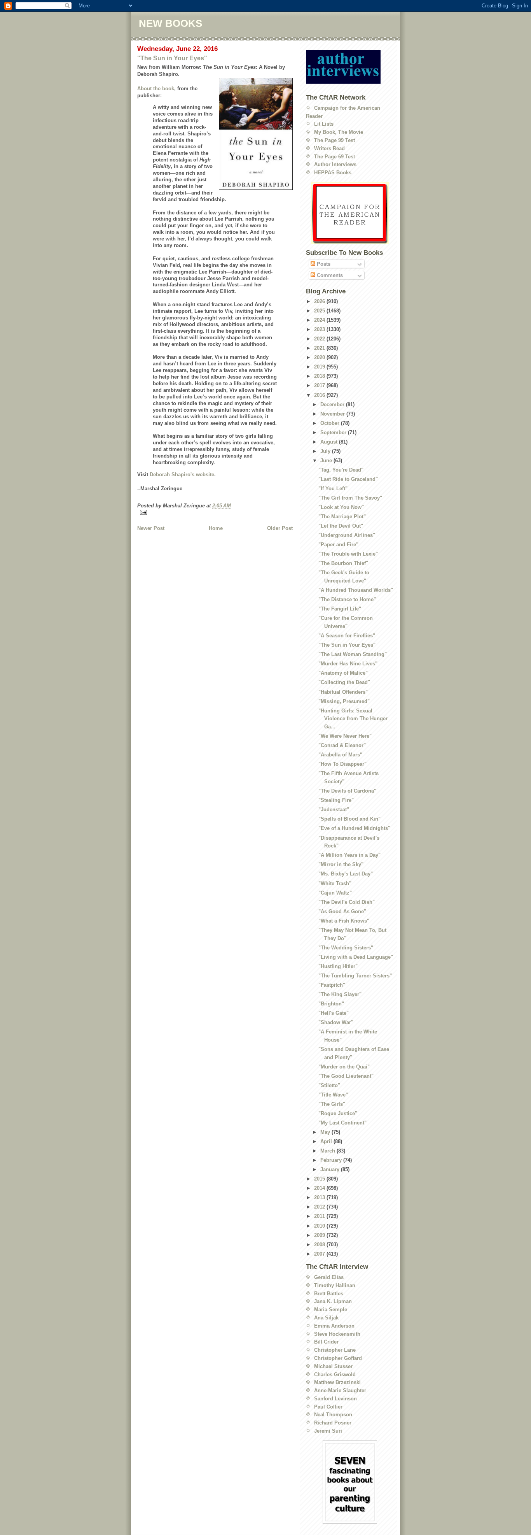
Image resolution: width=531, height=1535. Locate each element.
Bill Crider (326, 1342)
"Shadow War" (335, 1022)
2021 (320, 348)
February (331, 1160)
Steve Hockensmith (337, 1334)
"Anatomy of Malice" (343, 673)
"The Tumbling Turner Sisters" (355, 976)
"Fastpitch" (331, 985)
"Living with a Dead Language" (355, 957)
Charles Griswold (335, 1374)
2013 (320, 1197)
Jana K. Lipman (333, 1301)
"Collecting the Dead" (344, 682)
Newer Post (150, 528)
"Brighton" (331, 1004)
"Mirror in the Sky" (340, 864)
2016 (320, 395)
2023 (320, 329)
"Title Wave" (333, 1095)
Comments (329, 275)
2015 (320, 1179)
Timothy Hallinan (334, 1285)
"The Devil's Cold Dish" (346, 902)
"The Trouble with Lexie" (348, 554)
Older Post (280, 528)
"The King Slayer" (340, 994)
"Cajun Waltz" (335, 893)
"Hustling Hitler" (338, 966)
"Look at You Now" (341, 507)
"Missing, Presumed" (344, 701)
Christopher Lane (335, 1350)
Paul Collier (328, 1407)
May (326, 1132)
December (333, 404)
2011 (320, 1216)
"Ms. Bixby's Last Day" (345, 874)
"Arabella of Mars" (340, 755)
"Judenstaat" (333, 809)
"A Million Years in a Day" (349, 855)
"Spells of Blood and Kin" (349, 819)
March (328, 1151)
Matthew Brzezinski (337, 1382)
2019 (320, 367)
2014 (320, 1188)
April (327, 1141)
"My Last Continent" (342, 1123)
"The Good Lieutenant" (346, 1076)
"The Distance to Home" (347, 599)
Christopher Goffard (338, 1358)
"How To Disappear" (342, 764)
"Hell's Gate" (333, 1013)
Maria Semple (330, 1309)
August (329, 442)
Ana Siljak (326, 1318)
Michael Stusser (333, 1366)
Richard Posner (332, 1423)
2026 (320, 301)
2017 (320, 385)
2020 (320, 357)
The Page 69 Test (334, 157)
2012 (320, 1207)
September (334, 432)
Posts (322, 264)
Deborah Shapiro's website (182, 474)
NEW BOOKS (170, 23)
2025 (320, 311)
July (326, 451)
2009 (320, 1235)
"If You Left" (333, 488)
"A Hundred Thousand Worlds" (355, 590)
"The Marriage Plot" (342, 516)
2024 (320, 320)
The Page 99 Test (334, 140)
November (333, 414)
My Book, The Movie (338, 132)
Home (216, 528)
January (330, 1169)
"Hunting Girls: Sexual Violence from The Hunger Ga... (353, 719)
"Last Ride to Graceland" (348, 479)
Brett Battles (328, 1293)
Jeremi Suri (328, 1431)
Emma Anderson (334, 1326)
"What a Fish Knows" (343, 921)
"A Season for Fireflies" (346, 636)
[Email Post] (215, 512)
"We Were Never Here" (345, 736)
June (327, 460)
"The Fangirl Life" (339, 609)
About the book (155, 88)
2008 (320, 1244)
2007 (320, 1254)
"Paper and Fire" (338, 544)
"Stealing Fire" (336, 800)
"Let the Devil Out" (340, 526)
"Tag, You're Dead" (340, 470)
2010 (320, 1226)
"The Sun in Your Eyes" (172, 58)
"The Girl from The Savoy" (350, 498)
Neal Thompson (333, 1414)
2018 (320, 376)
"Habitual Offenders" (343, 692)
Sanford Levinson (335, 1399)
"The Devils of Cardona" (347, 791)
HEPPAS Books (332, 172)
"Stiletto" (329, 1085)
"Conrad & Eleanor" (342, 745)
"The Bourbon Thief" (343, 563)
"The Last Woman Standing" (352, 654)
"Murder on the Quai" (344, 1067)
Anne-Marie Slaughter (340, 1390)
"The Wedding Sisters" (345, 948)
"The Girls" (331, 1104)
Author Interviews (335, 164)
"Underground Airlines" (346, 535)
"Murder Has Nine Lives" (347, 664)
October (330, 423)
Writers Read (329, 148)
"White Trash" (334, 883)
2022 (320, 339)
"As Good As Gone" (342, 911)
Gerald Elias (329, 1277)
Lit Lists (324, 124)
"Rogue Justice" (337, 1113)
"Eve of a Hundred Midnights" (354, 828)
